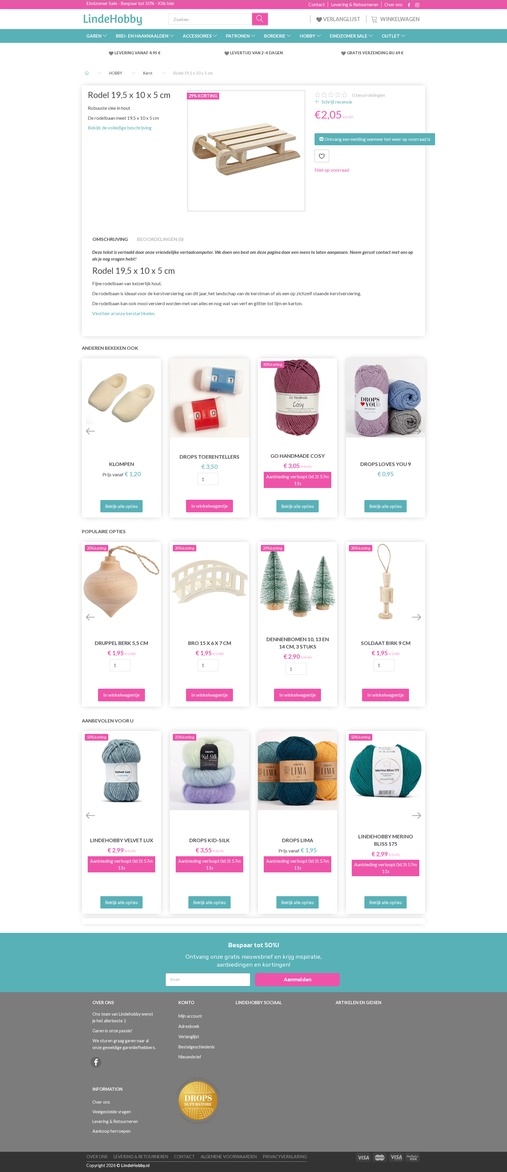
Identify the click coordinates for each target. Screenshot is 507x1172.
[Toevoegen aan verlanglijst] (322, 156)
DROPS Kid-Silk (209, 840)
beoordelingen (368, 95)
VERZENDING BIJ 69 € (382, 52)
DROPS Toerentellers (209, 457)
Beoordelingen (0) (160, 239)
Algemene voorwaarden (229, 1156)
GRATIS (354, 52)
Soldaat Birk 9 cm (385, 643)
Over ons (393, 4)
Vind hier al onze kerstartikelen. (123, 313)
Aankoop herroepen (111, 1131)
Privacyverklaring (285, 1156)
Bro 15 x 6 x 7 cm (209, 643)
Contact (316, 4)
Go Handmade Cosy (298, 456)
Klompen (121, 464)
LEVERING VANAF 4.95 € (137, 52)
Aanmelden (297, 979)
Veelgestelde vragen (111, 1111)
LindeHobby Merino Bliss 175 (385, 840)
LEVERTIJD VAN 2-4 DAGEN (256, 52)
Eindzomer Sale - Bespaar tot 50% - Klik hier (130, 3)
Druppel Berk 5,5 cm (121, 643)
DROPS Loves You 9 (385, 464)
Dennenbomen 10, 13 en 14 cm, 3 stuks (297, 643)
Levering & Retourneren (354, 4)
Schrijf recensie (336, 101)
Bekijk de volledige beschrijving (120, 127)
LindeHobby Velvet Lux (121, 840)
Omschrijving (110, 239)
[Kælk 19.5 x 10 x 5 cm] (246, 149)
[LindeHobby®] (112, 17)
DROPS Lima (297, 840)
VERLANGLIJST (341, 19)
